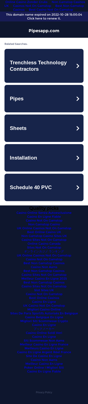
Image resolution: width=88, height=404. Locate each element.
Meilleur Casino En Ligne (44, 364)
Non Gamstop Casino (44, 224)
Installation (23, 158)
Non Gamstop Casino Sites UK (44, 236)
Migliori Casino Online (44, 309)
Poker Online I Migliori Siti (44, 367)
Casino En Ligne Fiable (44, 217)
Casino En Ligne (44, 302)
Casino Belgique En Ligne (44, 317)
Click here (34, 18)
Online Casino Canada (44, 244)
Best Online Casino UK (44, 232)
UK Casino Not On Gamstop (44, 306)
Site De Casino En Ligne (44, 356)
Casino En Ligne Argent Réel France (44, 352)
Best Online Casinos (44, 298)
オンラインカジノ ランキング (44, 251)
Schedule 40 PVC (31, 187)
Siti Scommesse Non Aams (44, 340)
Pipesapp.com (44, 30)
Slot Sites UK (44, 290)
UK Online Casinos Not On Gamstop (44, 228)
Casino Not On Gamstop (44, 220)
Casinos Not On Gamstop (32, 6)
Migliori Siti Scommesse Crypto (44, 321)
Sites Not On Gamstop (44, 247)
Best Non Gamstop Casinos (44, 263)
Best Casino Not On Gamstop (51, 10)
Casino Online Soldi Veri (44, 333)
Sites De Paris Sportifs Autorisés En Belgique (44, 313)
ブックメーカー (44, 329)
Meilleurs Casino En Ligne (44, 348)
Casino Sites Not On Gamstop (44, 240)
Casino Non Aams (44, 267)
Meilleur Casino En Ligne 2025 (44, 278)
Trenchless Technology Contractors (38, 66)
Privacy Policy (44, 392)
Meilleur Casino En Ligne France (44, 344)
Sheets (18, 128)
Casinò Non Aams (44, 360)
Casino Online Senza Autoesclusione (44, 213)
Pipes (16, 98)
